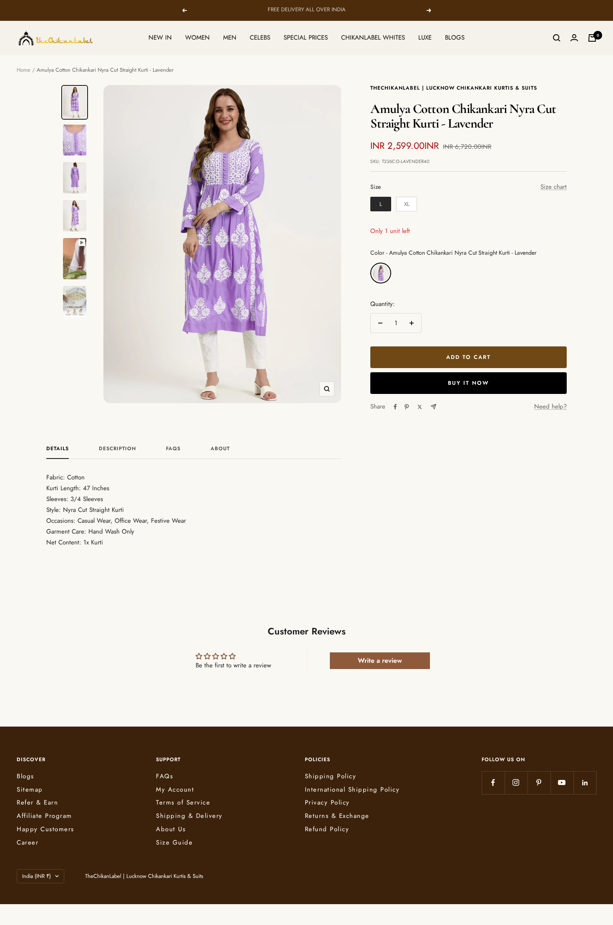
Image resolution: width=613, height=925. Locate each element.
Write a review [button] (380, 660)
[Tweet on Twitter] (419, 407)
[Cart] (592, 38)
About (220, 449)
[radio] (380, 204)
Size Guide (174, 842)
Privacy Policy (327, 802)
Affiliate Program (44, 815)
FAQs (173, 449)
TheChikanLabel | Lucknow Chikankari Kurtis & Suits (453, 88)
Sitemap (30, 789)
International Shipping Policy (352, 789)
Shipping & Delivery (189, 815)
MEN (229, 37)
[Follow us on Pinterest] (539, 782)
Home (23, 70)
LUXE (425, 37)
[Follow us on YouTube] (561, 782)
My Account (175, 789)
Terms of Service (183, 802)
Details (57, 449)
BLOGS (455, 37)
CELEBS (260, 37)
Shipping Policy (331, 776)
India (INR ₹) (36, 876)
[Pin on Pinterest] (406, 407)
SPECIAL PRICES (306, 37)
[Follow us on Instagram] (516, 782)
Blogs (25, 776)
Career (27, 842)
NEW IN (160, 37)
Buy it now (468, 383)
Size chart (553, 186)
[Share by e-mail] (433, 406)
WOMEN (197, 37)
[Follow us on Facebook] (493, 782)
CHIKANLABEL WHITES (373, 37)
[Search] (556, 38)
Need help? (550, 406)
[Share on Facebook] (395, 407)
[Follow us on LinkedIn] (584, 782)
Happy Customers (45, 829)
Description (117, 449)
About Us (171, 829)
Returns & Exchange (337, 815)
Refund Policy (327, 829)
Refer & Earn (37, 802)
